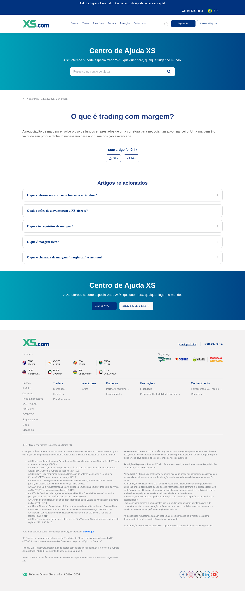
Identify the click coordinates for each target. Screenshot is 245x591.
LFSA (30, 370)
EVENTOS (28, 414)
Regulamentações (32, 398)
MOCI (56, 370)
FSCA (107, 361)
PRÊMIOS (28, 409)
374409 (31, 364)
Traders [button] (86, 23)
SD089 (82, 364)
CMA (106, 370)
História (26, 383)
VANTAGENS (29, 403)
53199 (107, 364)
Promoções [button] (125, 23)
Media (25, 424)
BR (216, 10)
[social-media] (183, 574)
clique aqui (88, 531)
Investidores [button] (98, 23)
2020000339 (110, 374)
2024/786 (58, 374)
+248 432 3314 (213, 344)
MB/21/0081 (34, 374)
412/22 (56, 364)
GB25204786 (85, 374)
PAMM (84, 388)
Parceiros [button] (112, 23)
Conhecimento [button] (140, 23)
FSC (81, 370)
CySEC (56, 361)
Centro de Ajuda (192, 10)
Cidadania (28, 429)
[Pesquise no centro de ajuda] (169, 71)
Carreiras (27, 393)
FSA (81, 361)
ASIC (30, 361)
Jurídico (26, 388)
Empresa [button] (74, 23)
